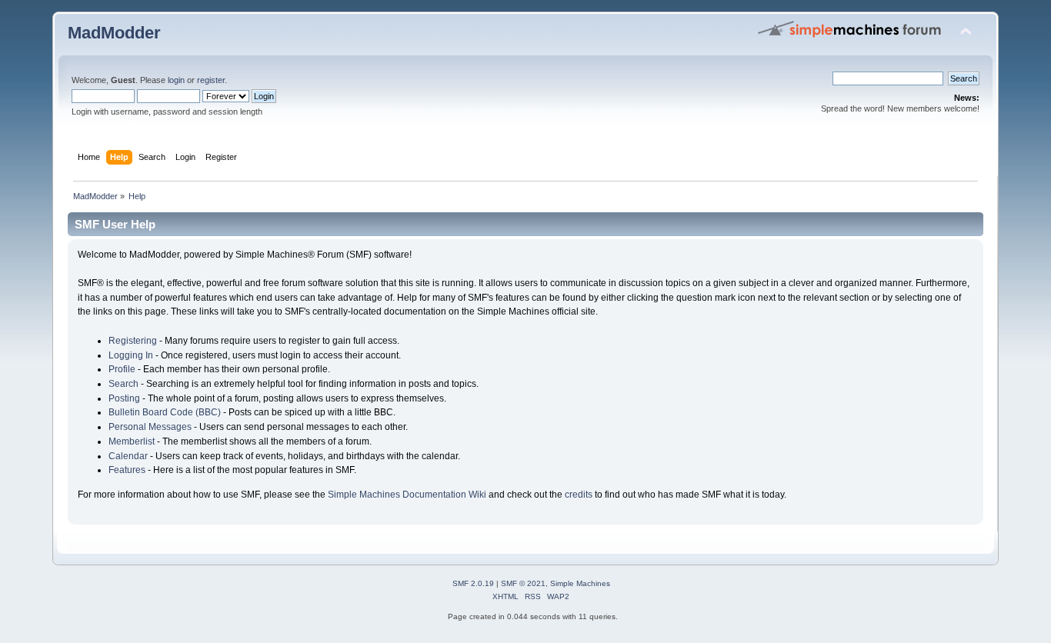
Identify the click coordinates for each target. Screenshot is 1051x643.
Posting (124, 398)
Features (126, 470)
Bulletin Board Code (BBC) (164, 412)
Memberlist (131, 441)
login (176, 80)
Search (123, 383)
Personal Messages (150, 426)
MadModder (114, 32)
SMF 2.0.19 (473, 583)
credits (578, 494)
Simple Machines (580, 583)
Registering (132, 340)
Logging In (130, 355)
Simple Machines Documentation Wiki (407, 494)
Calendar (128, 456)
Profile (121, 369)
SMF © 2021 (523, 583)
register (211, 80)
